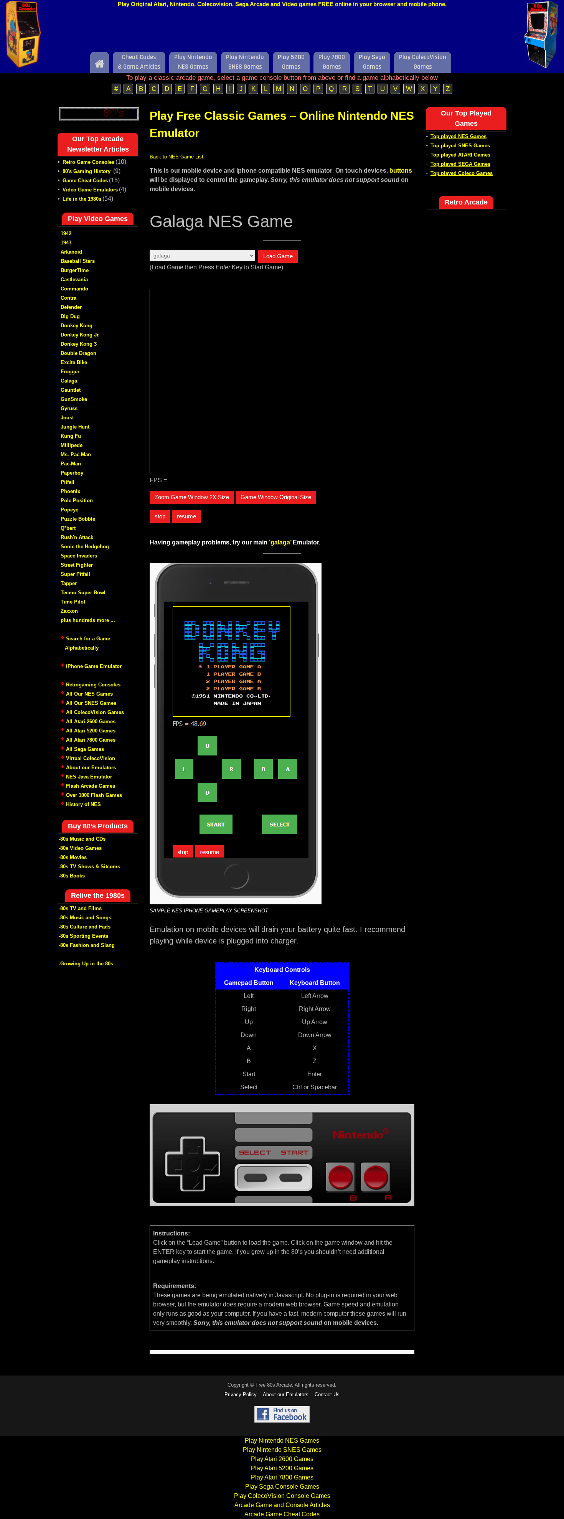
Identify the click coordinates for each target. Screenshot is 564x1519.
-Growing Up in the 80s (86, 963)
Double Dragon (78, 353)
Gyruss (69, 408)
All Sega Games (85, 749)
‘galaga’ (280, 542)
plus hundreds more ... (88, 620)
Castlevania (74, 279)
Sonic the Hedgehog (85, 546)
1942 (66, 233)
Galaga (69, 381)
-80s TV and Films (80, 908)
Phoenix (70, 491)
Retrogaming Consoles (93, 685)
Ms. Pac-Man (76, 454)
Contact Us (327, 1394)
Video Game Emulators (90, 190)
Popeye (69, 510)
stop (160, 516)
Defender (71, 307)
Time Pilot (73, 602)
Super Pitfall (75, 574)
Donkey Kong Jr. (80, 335)
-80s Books (72, 876)
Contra (68, 298)
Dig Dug (70, 316)
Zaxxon (69, 611)
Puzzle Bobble (78, 519)
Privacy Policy (240, 1394)
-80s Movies (73, 857)
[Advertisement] (282, 32)
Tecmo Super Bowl (83, 592)
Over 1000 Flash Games (94, 795)
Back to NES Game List (176, 157)
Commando (74, 289)
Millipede (71, 445)
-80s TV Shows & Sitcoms (89, 866)
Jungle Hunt (75, 427)
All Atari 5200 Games (90, 731)
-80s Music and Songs (85, 917)
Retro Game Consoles (88, 162)
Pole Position (77, 500)
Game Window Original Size (276, 497)
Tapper (69, 583)
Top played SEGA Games (460, 164)
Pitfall (67, 482)
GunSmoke (74, 399)
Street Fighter (77, 565)
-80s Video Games (80, 848)
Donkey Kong (76, 325)
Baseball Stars (78, 261)
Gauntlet (71, 390)
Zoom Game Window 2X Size (192, 497)
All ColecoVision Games (95, 712)
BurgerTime (75, 270)
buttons (400, 170)
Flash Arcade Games (90, 786)
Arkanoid (71, 252)
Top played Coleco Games (461, 173)
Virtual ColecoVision (90, 758)
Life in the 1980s (82, 199)
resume (186, 516)
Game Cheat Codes (85, 180)
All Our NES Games (89, 694)
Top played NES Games (458, 136)
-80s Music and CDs (82, 839)
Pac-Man (71, 464)
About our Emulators (91, 767)
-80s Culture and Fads (84, 927)
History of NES (83, 804)
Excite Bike (74, 362)
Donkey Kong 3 (79, 344)
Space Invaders (79, 556)
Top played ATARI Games (460, 155)
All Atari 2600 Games (90, 721)
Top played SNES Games (460, 145)
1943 (66, 243)
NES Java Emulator (89, 777)
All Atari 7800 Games (90, 740)
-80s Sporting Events (83, 936)
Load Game (278, 256)
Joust (67, 418)
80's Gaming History (87, 171)
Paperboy (72, 473)
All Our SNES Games (91, 703)
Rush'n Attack (77, 537)
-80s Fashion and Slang (87, 945)
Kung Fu (71, 436)
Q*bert (68, 528)
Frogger (70, 371)
